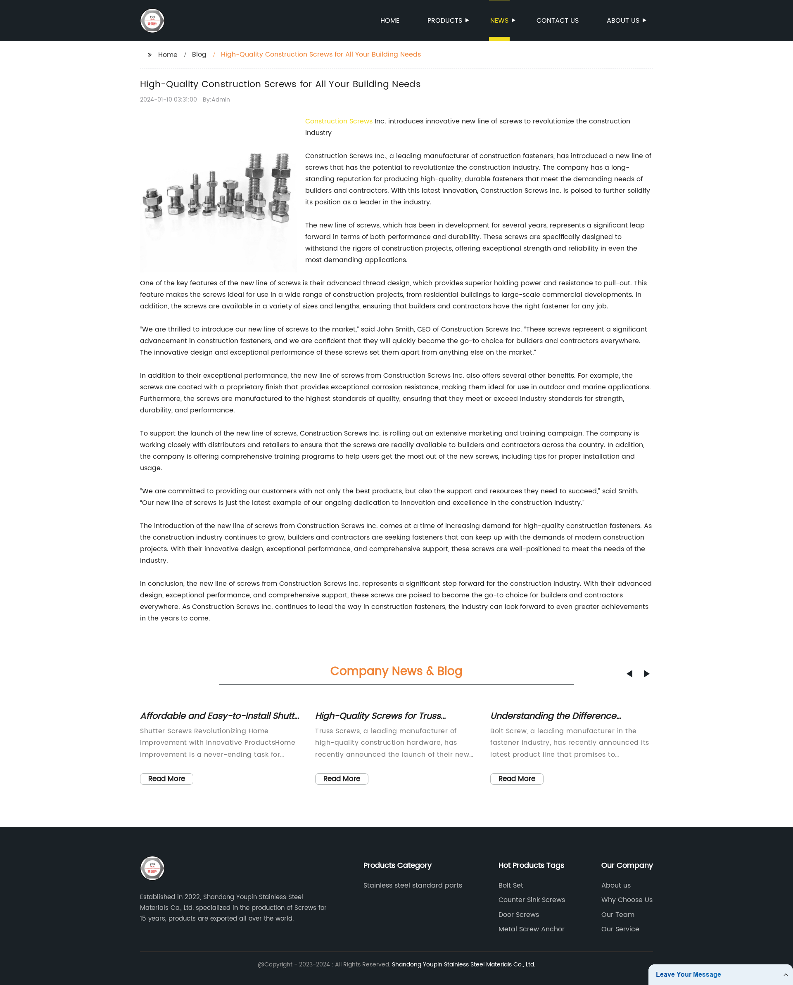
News (499, 20)
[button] (629, 673)
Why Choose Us (627, 900)
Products (444, 20)
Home (389, 20)
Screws (361, 121)
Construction (327, 121)
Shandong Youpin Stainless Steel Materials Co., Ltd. (463, 964)
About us (623, 20)
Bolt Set (511, 885)
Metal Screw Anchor (532, 929)
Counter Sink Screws (532, 900)
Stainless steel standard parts (412, 885)
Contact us (558, 20)
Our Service (620, 929)
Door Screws (519, 915)
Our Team (617, 914)
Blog (199, 54)
